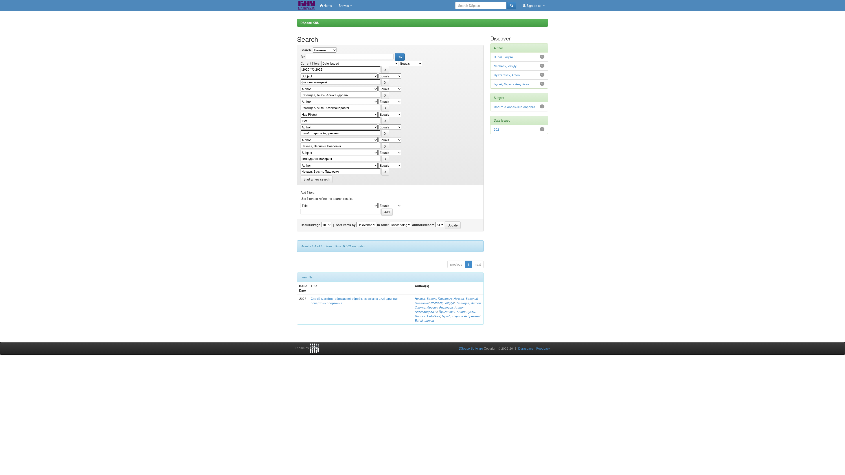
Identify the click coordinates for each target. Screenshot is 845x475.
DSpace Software (471, 348)
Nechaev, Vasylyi (442, 303)
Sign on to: (534, 5)
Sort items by (346, 225)
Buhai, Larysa (424, 320)
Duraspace (525, 348)
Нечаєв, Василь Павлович (433, 298)
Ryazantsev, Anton (452, 311)
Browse (344, 5)
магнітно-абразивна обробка (514, 106)
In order (383, 225)
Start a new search (316, 179)
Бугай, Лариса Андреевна (461, 316)
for (303, 56)
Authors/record (423, 225)
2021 (497, 129)
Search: (306, 50)
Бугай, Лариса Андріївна (511, 84)
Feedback (543, 348)
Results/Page (310, 225)
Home (327, 5)
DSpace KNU (309, 22)
